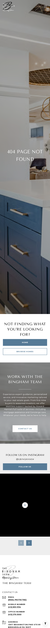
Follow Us (25, 467)
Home (25, 342)
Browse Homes (25, 352)
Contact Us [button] (25, 429)
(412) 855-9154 (14, 607)
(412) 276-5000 (14, 614)
